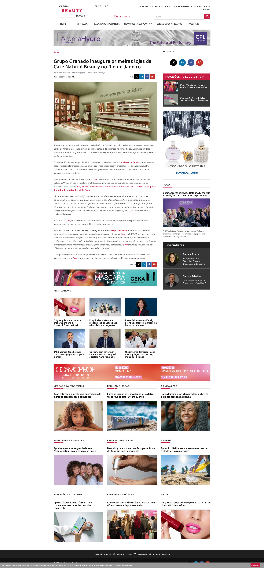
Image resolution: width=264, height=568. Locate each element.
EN (101, 6)
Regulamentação (118, 386)
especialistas (174, 245)
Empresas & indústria (120, 494)
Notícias (81, 24)
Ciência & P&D (169, 386)
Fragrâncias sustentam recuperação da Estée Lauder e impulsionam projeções (104, 322)
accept (256, 565)
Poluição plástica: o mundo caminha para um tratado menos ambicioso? (184, 449)
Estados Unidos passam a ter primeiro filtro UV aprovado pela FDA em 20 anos (130, 395)
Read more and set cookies (120, 565)
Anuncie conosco (124, 554)
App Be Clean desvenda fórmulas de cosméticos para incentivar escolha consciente (73, 505)
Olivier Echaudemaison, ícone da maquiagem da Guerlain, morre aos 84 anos (140, 354)
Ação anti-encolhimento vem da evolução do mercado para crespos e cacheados (77, 395)
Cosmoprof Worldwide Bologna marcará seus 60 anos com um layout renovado (131, 504)
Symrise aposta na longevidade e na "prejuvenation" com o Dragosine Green (75, 449)
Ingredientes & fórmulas (70, 440)
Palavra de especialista (106, 24)
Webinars (194, 24)
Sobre (96, 554)
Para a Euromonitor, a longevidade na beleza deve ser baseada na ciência (184, 395)
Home (63, 24)
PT (106, 6)
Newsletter (123, 17)
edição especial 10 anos (169, 24)
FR (96, 6)
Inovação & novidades (68, 494)
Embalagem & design (120, 440)
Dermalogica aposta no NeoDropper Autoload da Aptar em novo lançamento (131, 449)
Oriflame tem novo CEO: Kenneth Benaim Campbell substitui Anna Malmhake (102, 354)
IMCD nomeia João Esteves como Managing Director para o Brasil (69, 354)
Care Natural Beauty (129, 162)
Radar (56, 52)
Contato (108, 554)
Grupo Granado (118, 230)
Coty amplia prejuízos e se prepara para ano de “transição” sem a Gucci (67, 322)
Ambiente (167, 440)
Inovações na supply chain (138, 24)
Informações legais (161, 554)
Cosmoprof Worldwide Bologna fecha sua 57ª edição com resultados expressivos (186, 194)
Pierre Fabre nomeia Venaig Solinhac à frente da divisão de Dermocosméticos (141, 322)
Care (95, 179)
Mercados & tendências (69, 386)
